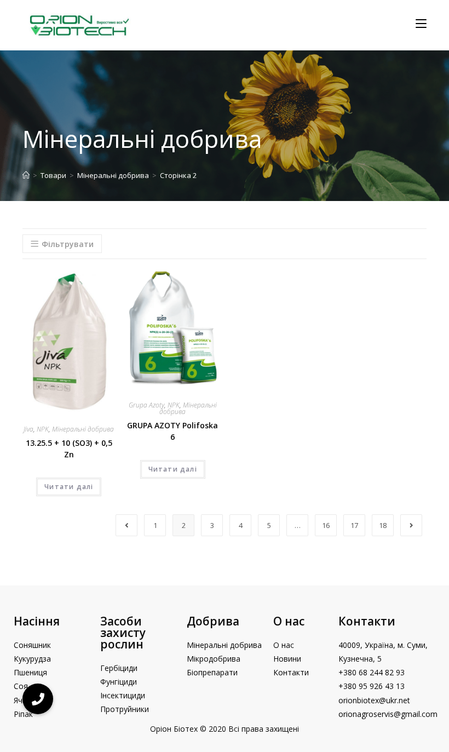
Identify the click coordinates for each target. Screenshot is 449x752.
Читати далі (68, 486)
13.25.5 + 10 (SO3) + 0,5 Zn (69, 449)
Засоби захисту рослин (123, 632)
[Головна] (26, 175)
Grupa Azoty (146, 405)
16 (326, 525)
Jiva (28, 429)
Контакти (366, 621)
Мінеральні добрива (83, 429)
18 (383, 525)
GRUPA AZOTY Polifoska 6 (172, 431)
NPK (43, 429)
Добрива (213, 621)
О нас (288, 621)
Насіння (37, 621)
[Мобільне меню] (421, 23)
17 (354, 525)
